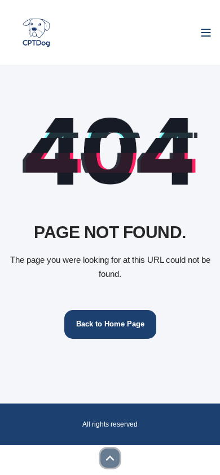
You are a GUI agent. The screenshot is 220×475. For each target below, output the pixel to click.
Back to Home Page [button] (110, 324)
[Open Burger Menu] (206, 32)
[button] (110, 458)
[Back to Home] (36, 32)
